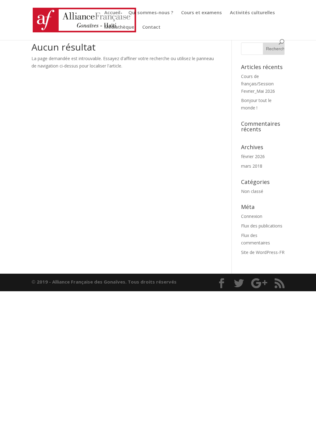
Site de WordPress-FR (263, 252)
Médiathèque (119, 27)
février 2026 (253, 156)
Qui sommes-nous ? (150, 12)
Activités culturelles (252, 12)
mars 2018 (251, 166)
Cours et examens (201, 12)
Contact (151, 27)
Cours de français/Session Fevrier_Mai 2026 (258, 83)
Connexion (251, 216)
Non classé (252, 191)
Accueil (112, 12)
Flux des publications (261, 226)
